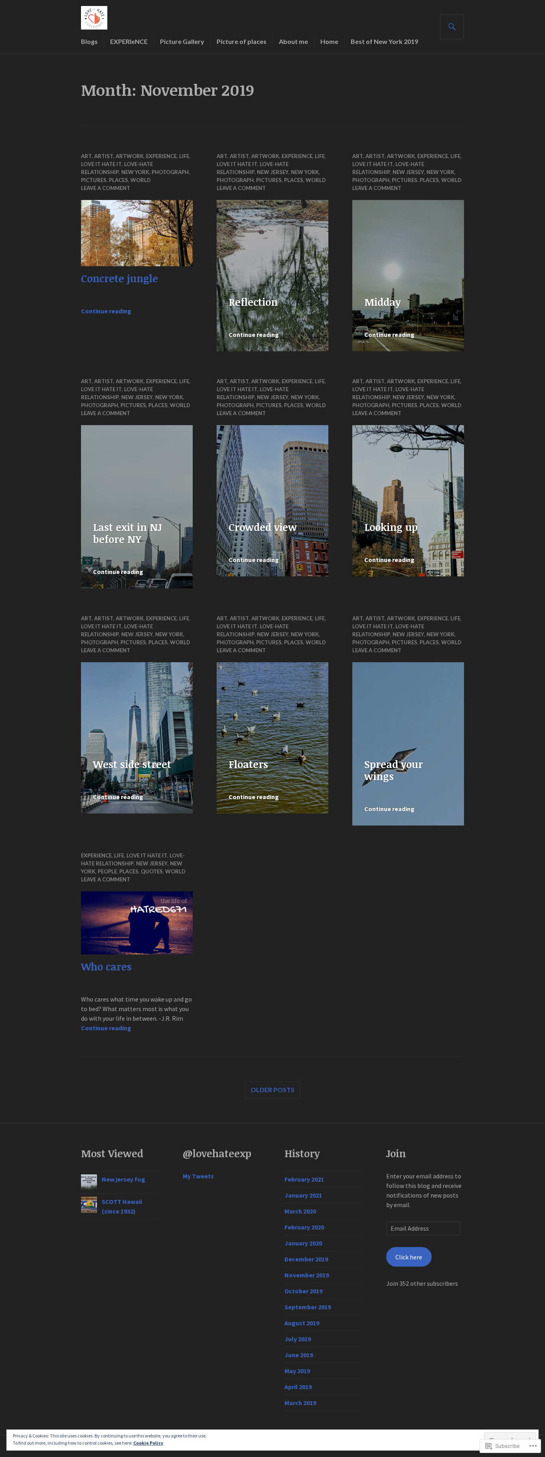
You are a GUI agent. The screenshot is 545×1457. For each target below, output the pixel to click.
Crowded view (263, 527)
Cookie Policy (148, 1443)
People (107, 871)
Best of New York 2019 (384, 41)
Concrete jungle (119, 278)
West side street (132, 764)
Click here (408, 1257)
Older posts (272, 1089)
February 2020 (304, 1227)
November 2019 (306, 1275)
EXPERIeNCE (129, 41)
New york (135, 172)
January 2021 (303, 1195)
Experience (161, 156)
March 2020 (300, 1211)
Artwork (130, 156)
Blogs (89, 41)
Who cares (106, 966)
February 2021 (304, 1179)
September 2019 (307, 1307)
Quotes (152, 871)
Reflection (253, 302)
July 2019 (297, 1339)
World (140, 180)
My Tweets (198, 1176)
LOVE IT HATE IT (101, 164)
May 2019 (297, 1371)
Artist (103, 156)
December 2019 (306, 1259)
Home (329, 41)
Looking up (391, 527)
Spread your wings (393, 770)
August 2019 (301, 1323)
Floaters (248, 764)
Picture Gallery (182, 41)
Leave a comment (105, 188)
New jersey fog (123, 1179)
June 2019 (298, 1355)
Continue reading (106, 311)
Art (86, 156)
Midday (382, 302)
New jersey (272, 172)
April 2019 (298, 1387)
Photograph (170, 172)
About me (293, 41)
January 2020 (303, 1243)
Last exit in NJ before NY (127, 533)
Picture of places (242, 41)
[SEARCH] (452, 26)
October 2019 (303, 1291)
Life (184, 156)
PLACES (118, 180)
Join (396, 1153)
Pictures (94, 180)
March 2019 (300, 1403)
